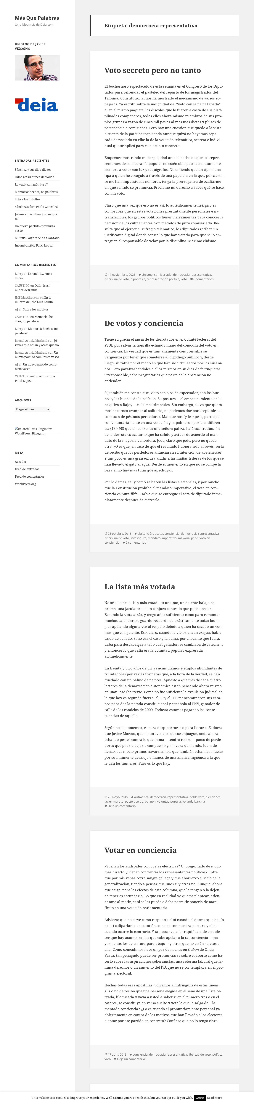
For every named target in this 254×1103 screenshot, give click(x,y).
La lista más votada (140, 586)
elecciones (213, 797)
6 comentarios (203, 279)
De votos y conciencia (144, 323)
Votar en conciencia (141, 850)
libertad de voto (200, 1054)
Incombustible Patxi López (34, 245)
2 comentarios (136, 542)
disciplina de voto (117, 279)
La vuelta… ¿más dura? (31, 184)
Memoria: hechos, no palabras (36, 192)
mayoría (184, 538)
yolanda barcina (193, 801)
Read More (214, 1097)
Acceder (21, 462)
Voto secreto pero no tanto (153, 70)
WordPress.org (25, 484)
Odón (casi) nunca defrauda (34, 177)
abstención (145, 534)
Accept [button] (200, 1097)
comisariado (163, 275)
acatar (159, 534)
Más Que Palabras (37, 17)
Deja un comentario (122, 806)
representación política (163, 279)
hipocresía (138, 279)
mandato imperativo (162, 538)
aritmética (141, 797)
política (217, 1054)
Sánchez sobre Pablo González (36, 207)
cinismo (147, 275)
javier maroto (114, 801)
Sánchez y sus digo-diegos (33, 170)
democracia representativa (192, 275)
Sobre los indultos (27, 199)
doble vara (196, 797)
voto (184, 279)
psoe (194, 538)
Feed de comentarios (29, 476)
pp (147, 801)
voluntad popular (169, 801)
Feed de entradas (27, 469)
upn (153, 801)
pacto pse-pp (134, 801)
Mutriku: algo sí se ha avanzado (37, 238)
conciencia (172, 534)
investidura (138, 538)
